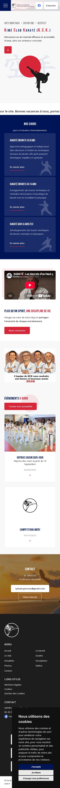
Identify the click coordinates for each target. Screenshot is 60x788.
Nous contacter (17, 330)
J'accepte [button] (36, 766)
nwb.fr (7, 783)
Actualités (9, 660)
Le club (7, 655)
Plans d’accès (30, 597)
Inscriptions (41, 660)
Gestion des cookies (14, 693)
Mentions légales (12, 684)
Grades (39, 655)
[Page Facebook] (39, 5)
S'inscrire (51, 5)
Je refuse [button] (36, 772)
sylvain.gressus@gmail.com (30, 588)
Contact (8, 670)
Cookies (8, 689)
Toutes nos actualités (20, 406)
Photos (8, 665)
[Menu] (5, 5)
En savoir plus (8, 50)
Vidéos (39, 665)
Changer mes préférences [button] (36, 778)
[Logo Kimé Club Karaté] (23, 5)
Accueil (7, 650)
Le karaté (40, 650)
